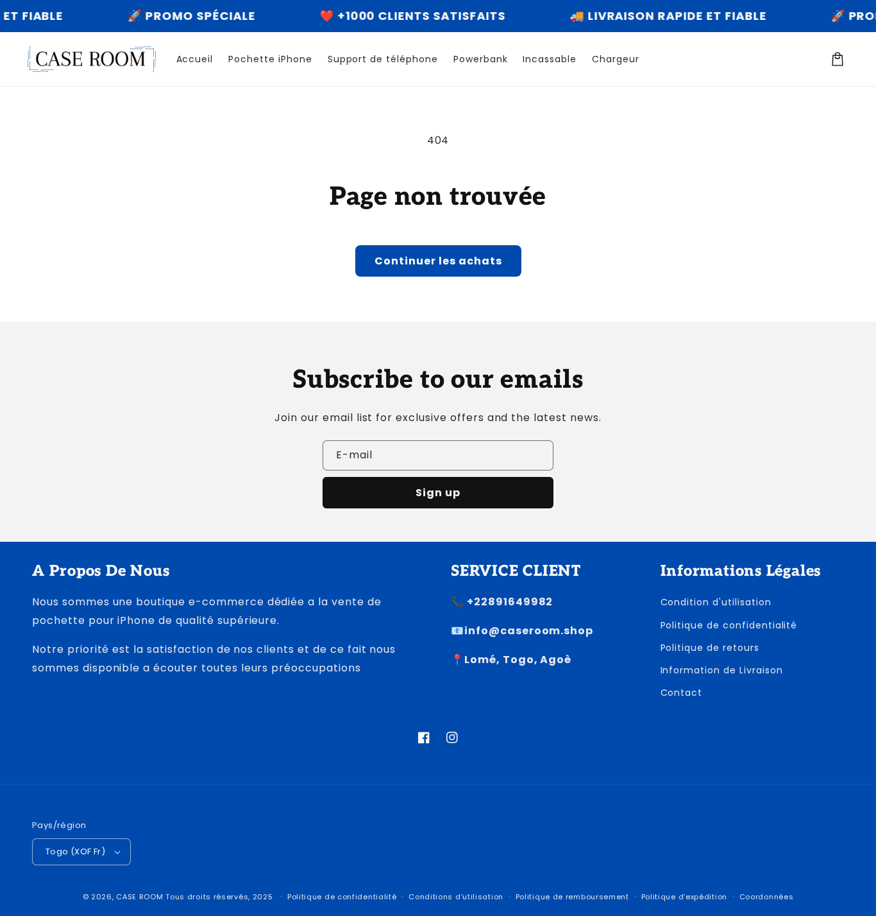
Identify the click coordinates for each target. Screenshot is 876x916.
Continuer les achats (438, 261)
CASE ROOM (139, 897)
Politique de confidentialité (729, 625)
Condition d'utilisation (716, 602)
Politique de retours (710, 647)
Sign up (438, 492)
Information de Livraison (722, 670)
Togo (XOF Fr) (75, 851)
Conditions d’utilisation (456, 897)
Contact (682, 692)
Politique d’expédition (684, 897)
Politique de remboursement (572, 897)
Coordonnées (766, 897)
